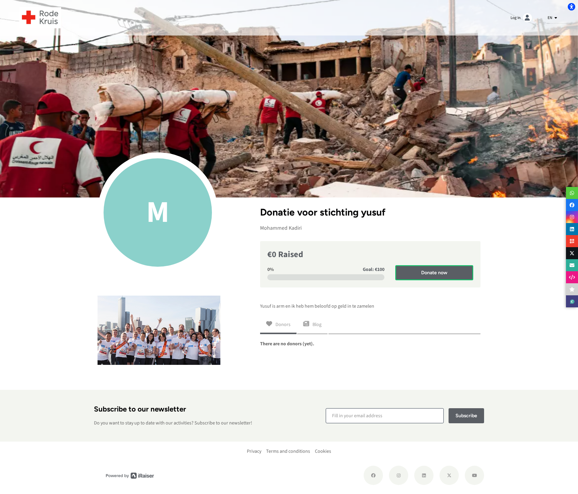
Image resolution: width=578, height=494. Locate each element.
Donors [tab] (283, 324)
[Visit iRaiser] (130, 475)
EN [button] (550, 17)
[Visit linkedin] (424, 475)
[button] (385, 415)
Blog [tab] (317, 324)
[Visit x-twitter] (449, 475)
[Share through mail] (572, 265)
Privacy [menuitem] (254, 451)
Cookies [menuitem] (323, 451)
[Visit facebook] (373, 475)
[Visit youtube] (474, 475)
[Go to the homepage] (40, 17)
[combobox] (552, 17)
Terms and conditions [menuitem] (288, 451)
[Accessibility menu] (571, 6)
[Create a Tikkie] (572, 301)
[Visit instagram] (398, 475)
